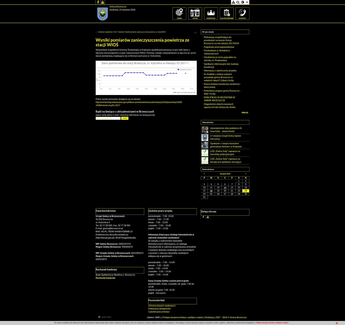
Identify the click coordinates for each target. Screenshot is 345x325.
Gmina (179, 18)
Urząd (195, 18)
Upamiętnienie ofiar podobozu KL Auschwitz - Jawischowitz (226, 129)
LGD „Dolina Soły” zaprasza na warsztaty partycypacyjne (225, 152)
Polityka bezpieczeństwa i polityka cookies (183, 317)
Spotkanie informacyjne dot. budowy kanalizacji (221, 65)
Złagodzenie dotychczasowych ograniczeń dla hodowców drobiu (220, 105)
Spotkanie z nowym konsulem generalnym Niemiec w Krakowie (226, 145)
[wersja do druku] (195, 32)
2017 (115, 32)
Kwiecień (121, 32)
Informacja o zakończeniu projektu (220, 70)
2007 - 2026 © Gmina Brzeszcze (231, 317)
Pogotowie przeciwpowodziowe (219, 47)
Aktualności (207, 122)
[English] (247, 2)
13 (225, 188)
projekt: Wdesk (106, 317)
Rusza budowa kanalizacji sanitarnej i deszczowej (222, 85)
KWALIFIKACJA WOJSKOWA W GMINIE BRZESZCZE (219, 99)
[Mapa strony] (233, 2)
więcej (245, 112)
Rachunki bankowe (105, 278)
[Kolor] (242, 2)
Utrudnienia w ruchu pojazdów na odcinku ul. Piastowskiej (220, 59)
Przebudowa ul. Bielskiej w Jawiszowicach (217, 52)
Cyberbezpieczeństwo (159, 312)
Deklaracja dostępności (159, 309)
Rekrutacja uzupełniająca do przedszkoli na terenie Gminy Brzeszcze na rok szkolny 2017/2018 (221, 40)
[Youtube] (102, 2)
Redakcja (209, 317)
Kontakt (242, 18)
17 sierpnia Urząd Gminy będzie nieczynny (225, 137)
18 (211, 191)
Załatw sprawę (226, 18)
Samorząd (211, 18)
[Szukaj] (238, 2)
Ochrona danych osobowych (161, 306)
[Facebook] (98, 2)
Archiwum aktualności (105, 32)
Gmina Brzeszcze (117, 7)
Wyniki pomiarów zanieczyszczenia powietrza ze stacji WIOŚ (145, 32)
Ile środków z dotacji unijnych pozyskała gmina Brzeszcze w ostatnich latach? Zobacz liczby (219, 77)
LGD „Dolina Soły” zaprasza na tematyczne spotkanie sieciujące (225, 160)
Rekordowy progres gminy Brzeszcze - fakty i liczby (222, 92)
